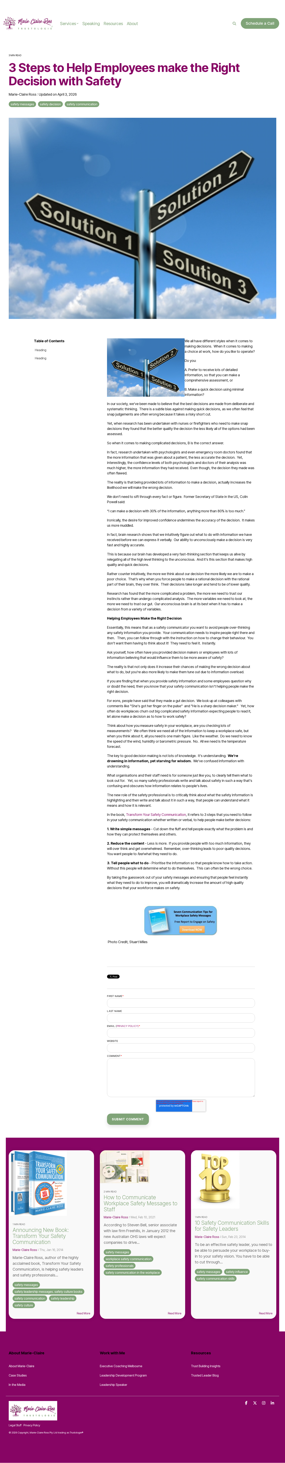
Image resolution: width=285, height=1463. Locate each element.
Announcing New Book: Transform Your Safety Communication (41, 1236)
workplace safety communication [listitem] (128, 1259)
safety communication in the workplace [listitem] (133, 1272)
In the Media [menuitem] (17, 1385)
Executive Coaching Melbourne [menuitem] (121, 1366)
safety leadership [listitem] (62, 1298)
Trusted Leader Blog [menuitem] (205, 1375)
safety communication (82, 104)
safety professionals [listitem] (120, 1266)
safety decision (50, 104)
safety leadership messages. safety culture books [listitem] (48, 1292)
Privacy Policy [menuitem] (31, 1425)
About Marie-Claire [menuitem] (21, 1366)
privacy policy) (128, 1025)
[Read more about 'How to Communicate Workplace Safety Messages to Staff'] (142, 1166)
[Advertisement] (45, 6)
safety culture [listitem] (24, 1305)
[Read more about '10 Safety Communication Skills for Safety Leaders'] (233, 1179)
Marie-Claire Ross (23, 94)
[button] (246, 1403)
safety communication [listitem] (30, 1298)
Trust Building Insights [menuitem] (205, 1366)
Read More (83, 1313)
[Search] (234, 23)
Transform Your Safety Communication (156, 815)
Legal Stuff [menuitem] (15, 1425)
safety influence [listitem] (237, 1272)
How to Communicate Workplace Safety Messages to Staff (140, 1203)
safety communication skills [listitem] (216, 1279)
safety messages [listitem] (26, 1285)
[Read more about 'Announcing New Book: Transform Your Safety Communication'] (51, 1183)
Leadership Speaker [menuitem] (113, 1385)
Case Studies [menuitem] (18, 1375)
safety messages (22, 104)
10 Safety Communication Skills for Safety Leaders (232, 1225)
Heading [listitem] (40, 350)
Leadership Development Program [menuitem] (123, 1375)
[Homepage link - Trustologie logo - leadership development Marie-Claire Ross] (33, 1418)
